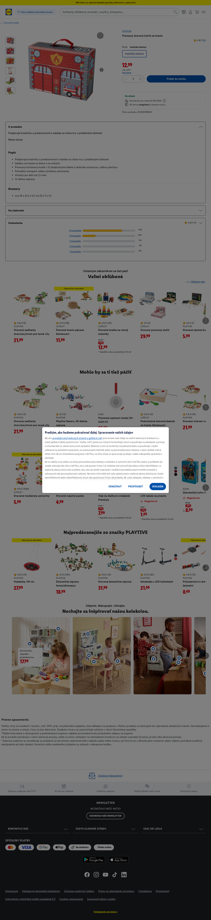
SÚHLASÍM (157, 486)
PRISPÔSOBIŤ (135, 486)
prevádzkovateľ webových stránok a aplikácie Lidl (77, 438)
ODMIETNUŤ (114, 486)
